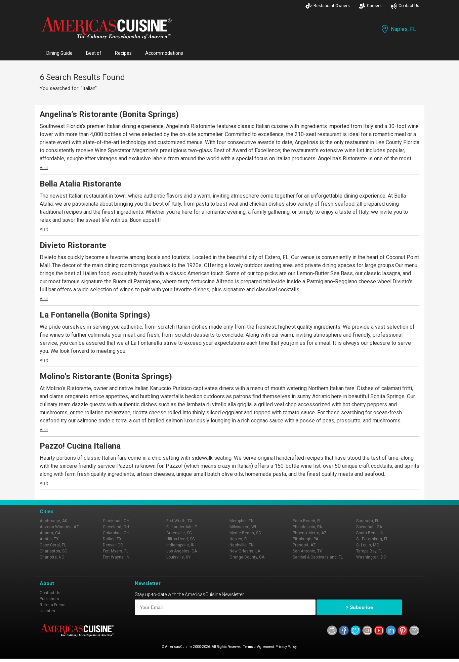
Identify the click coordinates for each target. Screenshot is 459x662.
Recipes (123, 53)
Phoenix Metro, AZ (310, 533)
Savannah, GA (369, 527)
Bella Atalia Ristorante (80, 184)
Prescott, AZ (304, 545)
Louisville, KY (178, 557)
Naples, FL (403, 29)
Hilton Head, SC (180, 539)
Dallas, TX (112, 539)
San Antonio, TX (307, 551)
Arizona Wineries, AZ (59, 527)
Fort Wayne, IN (116, 557)
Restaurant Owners (332, 5)
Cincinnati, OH (116, 521)
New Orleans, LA (245, 551)
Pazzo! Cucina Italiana (80, 446)
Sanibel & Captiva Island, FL (318, 557)
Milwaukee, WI (243, 527)
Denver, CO (113, 545)
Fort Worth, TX (179, 521)
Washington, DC (371, 557)
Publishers (49, 598)
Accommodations (164, 53)
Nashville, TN (242, 545)
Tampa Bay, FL (369, 551)
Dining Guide (59, 53)
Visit (44, 167)
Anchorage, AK (53, 521)
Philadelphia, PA (307, 527)
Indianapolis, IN (180, 545)
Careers (374, 5)
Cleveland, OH (116, 527)
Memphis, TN (242, 521)
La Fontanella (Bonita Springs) (95, 315)
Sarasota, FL (367, 521)
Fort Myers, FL (115, 551)
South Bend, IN (369, 533)
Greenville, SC (179, 533)
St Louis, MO (367, 545)
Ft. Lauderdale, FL (182, 527)
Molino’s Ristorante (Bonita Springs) (106, 376)
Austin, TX (49, 539)
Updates (47, 611)
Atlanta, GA (50, 533)
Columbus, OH (116, 533)
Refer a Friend (53, 605)
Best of (93, 53)
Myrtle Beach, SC (245, 533)
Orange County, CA (247, 557)
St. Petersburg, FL (372, 539)
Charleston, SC (53, 551)
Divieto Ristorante (73, 245)
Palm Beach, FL (307, 521)
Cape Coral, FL (53, 545)
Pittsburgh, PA (305, 539)
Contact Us (409, 5)
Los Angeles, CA (181, 551)
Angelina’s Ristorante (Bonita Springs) (109, 114)
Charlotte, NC (52, 557)
